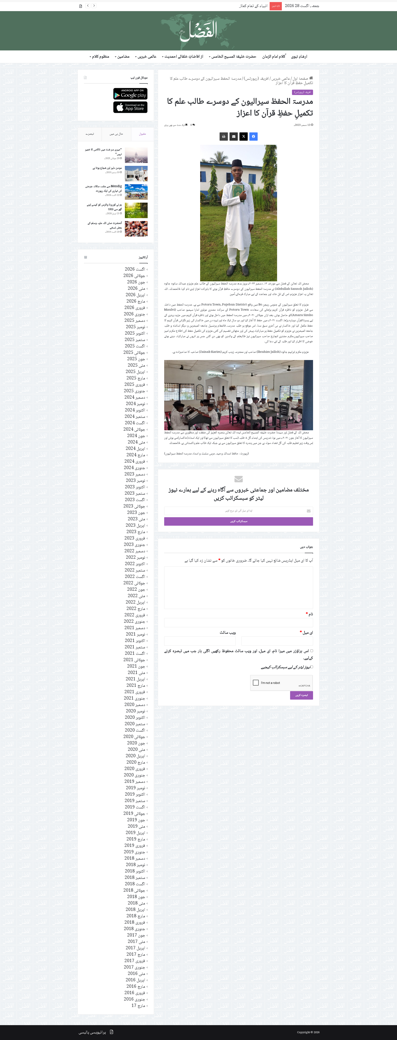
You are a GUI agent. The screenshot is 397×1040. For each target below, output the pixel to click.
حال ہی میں (116, 134)
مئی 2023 (136, 519)
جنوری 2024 (134, 468)
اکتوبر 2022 (135, 564)
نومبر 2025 (135, 327)
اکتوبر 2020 (135, 718)
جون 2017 (136, 935)
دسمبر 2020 (134, 705)
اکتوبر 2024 (135, 410)
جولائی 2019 (134, 814)
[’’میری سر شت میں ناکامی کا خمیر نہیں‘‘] (136, 155)
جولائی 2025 (134, 353)
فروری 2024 (134, 462)
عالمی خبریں (147, 56)
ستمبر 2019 (135, 801)
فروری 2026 (134, 308)
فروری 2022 (134, 615)
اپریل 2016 (135, 980)
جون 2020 (136, 743)
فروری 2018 (134, 923)
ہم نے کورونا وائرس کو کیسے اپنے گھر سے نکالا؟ (104, 207)
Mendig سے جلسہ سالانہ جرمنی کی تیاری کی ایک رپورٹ (103, 189)
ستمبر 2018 (135, 878)
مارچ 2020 (136, 763)
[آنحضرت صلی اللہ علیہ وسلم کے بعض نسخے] (136, 229)
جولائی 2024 (134, 430)
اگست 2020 (135, 731)
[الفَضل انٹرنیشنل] (198, 30)
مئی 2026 (136, 289)
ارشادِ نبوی (299, 56)
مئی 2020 (136, 750)
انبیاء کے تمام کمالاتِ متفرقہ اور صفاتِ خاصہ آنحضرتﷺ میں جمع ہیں (214, 6)
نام (309, 614)
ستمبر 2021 (135, 647)
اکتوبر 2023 (135, 487)
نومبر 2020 (135, 711)
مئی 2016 (136, 974)
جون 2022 (136, 590)
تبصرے (90, 134)
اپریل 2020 (135, 756)
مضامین (123, 56)
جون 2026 (136, 282)
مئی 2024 (136, 442)
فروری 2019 (134, 846)
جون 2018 (136, 897)
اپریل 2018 (135, 910)
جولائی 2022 (134, 583)
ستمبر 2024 (135, 417)
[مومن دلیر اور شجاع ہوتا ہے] (136, 173)
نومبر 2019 (135, 788)
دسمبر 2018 (134, 859)
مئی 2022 (136, 596)
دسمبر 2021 (134, 628)
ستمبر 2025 (135, 340)
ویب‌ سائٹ (228, 632)
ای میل (306, 632)
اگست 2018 (135, 884)
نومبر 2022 (135, 558)
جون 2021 (136, 666)
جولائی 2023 (134, 506)
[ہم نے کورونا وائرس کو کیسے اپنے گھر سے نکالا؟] (136, 210)
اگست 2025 (135, 346)
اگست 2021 (135, 654)
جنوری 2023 (134, 545)
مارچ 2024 (136, 455)
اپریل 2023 (135, 526)
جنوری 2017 (134, 967)
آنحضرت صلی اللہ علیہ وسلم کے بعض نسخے (105, 225)
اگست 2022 (135, 577)
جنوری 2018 (134, 929)
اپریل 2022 (135, 602)
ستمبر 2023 (135, 494)
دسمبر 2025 (134, 321)
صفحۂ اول (301, 78)
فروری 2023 (134, 538)
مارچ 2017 (136, 955)
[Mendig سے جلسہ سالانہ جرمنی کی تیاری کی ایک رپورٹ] (136, 192)
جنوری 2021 (134, 699)
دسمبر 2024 (134, 398)
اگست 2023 (135, 500)
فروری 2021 (134, 692)
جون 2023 (136, 513)
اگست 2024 (135, 423)
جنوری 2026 (134, 314)
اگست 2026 (135, 269)
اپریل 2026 (135, 295)
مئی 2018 (136, 903)
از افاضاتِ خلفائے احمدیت (184, 56)
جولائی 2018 (134, 891)
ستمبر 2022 (135, 570)
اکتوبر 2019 (135, 795)
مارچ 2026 (136, 302)
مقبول (142, 134)
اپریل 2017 (135, 948)
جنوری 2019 (134, 852)
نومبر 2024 (135, 404)
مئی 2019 (136, 827)
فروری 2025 (134, 385)
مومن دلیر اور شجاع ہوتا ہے (107, 168)
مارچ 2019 (136, 839)
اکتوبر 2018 (135, 871)
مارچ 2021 (136, 686)
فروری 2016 (134, 993)
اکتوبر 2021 (135, 641)
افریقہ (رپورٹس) (256, 78)
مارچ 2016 (136, 987)
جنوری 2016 (134, 999)
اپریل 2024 (135, 449)
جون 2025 (136, 359)
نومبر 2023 (135, 481)
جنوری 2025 (134, 391)
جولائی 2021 (134, 660)
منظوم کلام (100, 56)
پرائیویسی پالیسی (92, 1032)
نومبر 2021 (135, 634)
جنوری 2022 (134, 622)
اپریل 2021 (135, 679)
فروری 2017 (134, 961)
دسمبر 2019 (134, 782)
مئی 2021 (136, 673)
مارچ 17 (138, 1006)
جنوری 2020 (134, 775)
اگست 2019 (135, 807)
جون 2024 (136, 436)
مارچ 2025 (136, 378)
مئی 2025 (136, 366)
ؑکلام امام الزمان (273, 56)
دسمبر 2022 (134, 551)
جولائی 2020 (134, 737)
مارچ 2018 (136, 916)
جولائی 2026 (134, 276)
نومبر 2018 (135, 865)
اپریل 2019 (135, 833)
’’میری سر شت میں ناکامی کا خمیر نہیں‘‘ (103, 152)
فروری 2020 (134, 769)
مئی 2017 (136, 942)
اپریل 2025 (135, 372)
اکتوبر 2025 (135, 334)
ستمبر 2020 (135, 724)
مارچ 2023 (136, 532)
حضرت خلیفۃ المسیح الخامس (234, 56)
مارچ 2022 (136, 609)
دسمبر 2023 (134, 474)
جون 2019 (136, 820)
